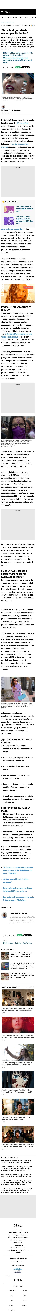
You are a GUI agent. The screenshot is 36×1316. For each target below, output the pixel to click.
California (8, 17)
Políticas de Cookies (18, 1265)
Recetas (24, 1305)
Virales (11, 1305)
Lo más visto (7, 950)
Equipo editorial (18, 1230)
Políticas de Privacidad (18, 1262)
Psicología (27, 17)
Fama (11, 1300)
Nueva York (20, 17)
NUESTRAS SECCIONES (18, 1286)
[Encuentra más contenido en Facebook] (3, 67)
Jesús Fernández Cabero (12, 110)
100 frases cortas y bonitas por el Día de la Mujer (24, 208)
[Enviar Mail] (2, 110)
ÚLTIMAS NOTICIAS (9, 1157)
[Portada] (18, 1228)
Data (24, 1296)
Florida (2, 17)
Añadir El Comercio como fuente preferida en (18, 25)
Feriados (18, 943)
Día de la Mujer (8, 943)
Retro (24, 1300)
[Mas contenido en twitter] (18, 1280)
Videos (24, 1291)
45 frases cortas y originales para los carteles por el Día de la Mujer (24, 220)
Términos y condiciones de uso (18, 1258)
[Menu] (3, 12)
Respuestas (11, 1291)
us (11, 1296)
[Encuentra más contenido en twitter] (8, 67)
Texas (14, 17)
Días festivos (27, 943)
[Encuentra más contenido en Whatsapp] (12, 67)
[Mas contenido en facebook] (14, 1280)
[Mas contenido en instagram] (21, 1280)
